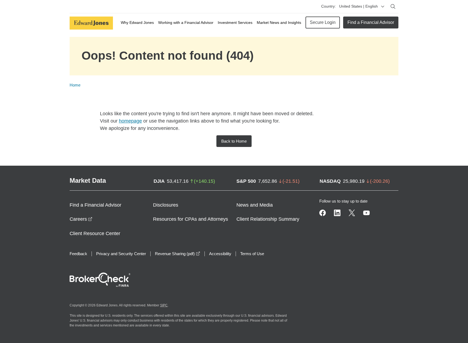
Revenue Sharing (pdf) (177, 253)
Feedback (78, 253)
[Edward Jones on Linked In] (337, 213)
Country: (328, 6)
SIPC (164, 305)
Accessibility (220, 253)
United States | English (358, 6)
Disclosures (165, 205)
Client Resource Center (95, 233)
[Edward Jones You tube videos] (366, 213)
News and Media (254, 205)
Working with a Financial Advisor (185, 22)
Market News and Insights (279, 22)
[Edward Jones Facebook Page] (322, 213)
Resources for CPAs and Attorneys (190, 219)
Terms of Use (252, 253)
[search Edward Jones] (393, 6)
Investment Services (235, 22)
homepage (130, 121)
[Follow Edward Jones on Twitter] (352, 213)
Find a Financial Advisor (370, 22)
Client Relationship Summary (267, 219)
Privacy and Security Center (121, 253)
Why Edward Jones (137, 22)
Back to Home (234, 141)
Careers (81, 219)
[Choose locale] (382, 6)
